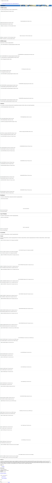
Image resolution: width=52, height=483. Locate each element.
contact (18, 3)
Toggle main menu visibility (4, 0)
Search (9, 482)
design (5, 3)
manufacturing (8, 3)
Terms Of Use (4, 476)
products (3, 3)
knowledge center (12, 3)
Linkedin (3, 466)
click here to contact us (3, 473)
